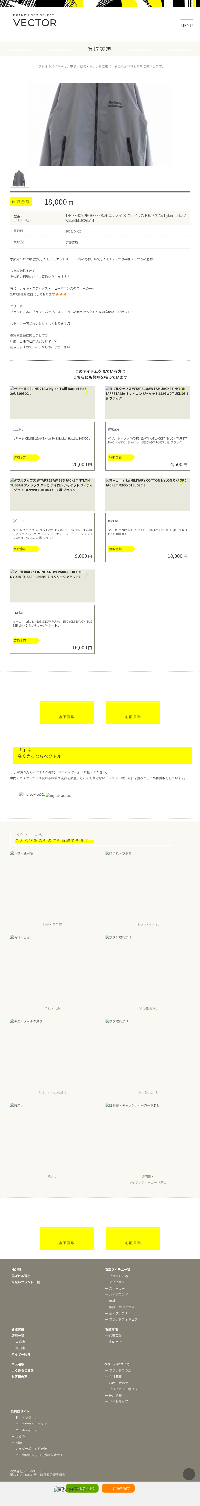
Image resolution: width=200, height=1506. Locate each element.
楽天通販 (17, 1364)
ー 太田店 (18, 1348)
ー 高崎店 (18, 1341)
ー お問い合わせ (116, 1382)
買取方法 (111, 1329)
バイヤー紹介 (20, 1354)
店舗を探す (121, 1488)
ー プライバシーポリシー (123, 1389)
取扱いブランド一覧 (25, 1282)
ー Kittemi (18, 1442)
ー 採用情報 (113, 1395)
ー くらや (18, 1436)
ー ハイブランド (116, 1294)
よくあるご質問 (22, 1370)
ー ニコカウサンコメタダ (29, 1424)
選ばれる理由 (20, 1276)
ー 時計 (110, 1300)
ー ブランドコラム (118, 1370)
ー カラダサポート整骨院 (29, 1448)
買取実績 (17, 1329)
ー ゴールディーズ (24, 1430)
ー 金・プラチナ (116, 1313)
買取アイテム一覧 (117, 1269)
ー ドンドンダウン (24, 1417)
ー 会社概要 (113, 1376)
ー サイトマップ (116, 1401)
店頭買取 (67, 716)
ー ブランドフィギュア (121, 1319)
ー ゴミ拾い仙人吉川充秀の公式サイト (38, 1455)
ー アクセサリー (116, 1282)
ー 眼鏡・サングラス (119, 1307)
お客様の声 (19, 1376)
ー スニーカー (115, 1288)
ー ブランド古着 (116, 1276)
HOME (16, 1269)
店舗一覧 (17, 1335)
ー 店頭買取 (113, 1335)
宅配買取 (133, 716)
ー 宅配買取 (113, 1341)
